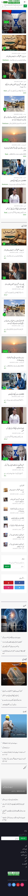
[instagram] (8, 587)
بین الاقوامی (24, 848)
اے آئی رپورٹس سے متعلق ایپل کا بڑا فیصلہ (9, 704)
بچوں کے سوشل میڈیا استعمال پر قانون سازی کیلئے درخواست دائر (15, 85)
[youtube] (8, 582)
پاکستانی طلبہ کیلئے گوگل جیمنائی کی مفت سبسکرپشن (10, 695)
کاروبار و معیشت (24, 854)
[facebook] (19, 582)
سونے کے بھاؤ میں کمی (6, 747)
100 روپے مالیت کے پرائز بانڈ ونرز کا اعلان (9, 742)
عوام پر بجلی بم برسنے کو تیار (7, 730)
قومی (26, 845)
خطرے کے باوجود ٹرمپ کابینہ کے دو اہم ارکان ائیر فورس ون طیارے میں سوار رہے (13, 752)
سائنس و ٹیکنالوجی (24, 851)
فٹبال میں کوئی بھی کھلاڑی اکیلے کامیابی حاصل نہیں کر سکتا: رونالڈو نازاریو (13, 804)
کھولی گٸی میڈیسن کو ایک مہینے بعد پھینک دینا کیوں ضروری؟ (12, 641)
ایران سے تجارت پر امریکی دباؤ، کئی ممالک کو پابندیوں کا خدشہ (15, 149)
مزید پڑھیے (5, 256)
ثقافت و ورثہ (24, 863)
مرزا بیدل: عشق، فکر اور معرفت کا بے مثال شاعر (16, 56)
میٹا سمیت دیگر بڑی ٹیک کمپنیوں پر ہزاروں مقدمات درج (11, 699)
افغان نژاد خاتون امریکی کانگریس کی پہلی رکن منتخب (16, 208)
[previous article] (5, 6)
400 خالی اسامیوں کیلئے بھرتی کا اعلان (17, 6)
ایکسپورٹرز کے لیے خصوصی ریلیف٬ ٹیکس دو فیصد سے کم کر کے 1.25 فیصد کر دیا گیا (14, 759)
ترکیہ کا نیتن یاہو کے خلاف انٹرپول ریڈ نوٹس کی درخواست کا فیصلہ (14, 26)
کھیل (26, 857)
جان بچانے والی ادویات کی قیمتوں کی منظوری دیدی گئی (11, 637)
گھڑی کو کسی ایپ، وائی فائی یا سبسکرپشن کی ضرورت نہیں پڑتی (12, 678)
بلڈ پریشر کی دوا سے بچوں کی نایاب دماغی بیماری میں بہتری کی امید (13, 625)
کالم (26, 866)
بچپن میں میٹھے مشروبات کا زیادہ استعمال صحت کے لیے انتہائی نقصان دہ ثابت (13, 651)
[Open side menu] (24, 2)
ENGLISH (5, 2)
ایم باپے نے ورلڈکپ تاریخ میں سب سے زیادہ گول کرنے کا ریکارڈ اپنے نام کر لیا (13, 818)
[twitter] (19, 587)
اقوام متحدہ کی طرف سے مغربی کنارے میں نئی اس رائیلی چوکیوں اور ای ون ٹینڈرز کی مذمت (15, 118)
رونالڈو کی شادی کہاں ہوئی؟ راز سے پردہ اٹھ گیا (10, 799)
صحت (26, 860)
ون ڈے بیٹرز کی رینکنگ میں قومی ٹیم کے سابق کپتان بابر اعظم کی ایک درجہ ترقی (13, 811)
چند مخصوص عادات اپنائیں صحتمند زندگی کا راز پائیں (10, 646)
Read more (6, 60)
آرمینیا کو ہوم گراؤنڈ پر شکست (8, 787)
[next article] (2, 6)
